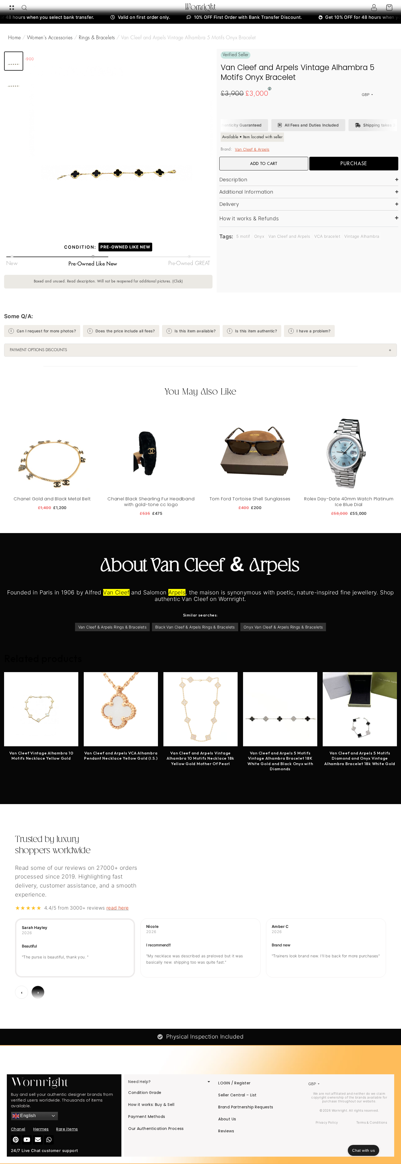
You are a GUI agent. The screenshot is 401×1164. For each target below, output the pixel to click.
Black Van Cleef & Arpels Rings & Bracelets (195, 627)
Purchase (353, 163)
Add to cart (263, 163)
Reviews (226, 1131)
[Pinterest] (15, 1140)
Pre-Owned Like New (125, 247)
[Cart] (389, 7)
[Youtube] (27, 1140)
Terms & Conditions (371, 1122)
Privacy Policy (327, 1122)
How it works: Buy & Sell (151, 1104)
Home (14, 38)
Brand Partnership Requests (245, 1107)
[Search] (24, 7)
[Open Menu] (11, 7)
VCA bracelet (327, 236)
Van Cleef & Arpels (252, 149)
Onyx (259, 236)
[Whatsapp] (49, 1140)
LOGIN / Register (234, 1083)
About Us (227, 1119)
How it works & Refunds (249, 218)
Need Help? (139, 1081)
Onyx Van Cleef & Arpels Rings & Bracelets (283, 627)
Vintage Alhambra (361, 236)
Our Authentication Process (156, 1128)
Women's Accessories (50, 38)
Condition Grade (144, 1092)
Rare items (67, 1129)
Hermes (41, 1129)
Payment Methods (146, 1116)
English (27, 1115)
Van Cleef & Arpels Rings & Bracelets (112, 627)
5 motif (243, 236)
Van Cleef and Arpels (289, 236)
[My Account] (374, 7)
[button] (13, 61)
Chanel (18, 1129)
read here (117, 908)
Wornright (200, 7)
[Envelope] (38, 1140)
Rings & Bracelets (97, 38)
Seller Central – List (237, 1095)
